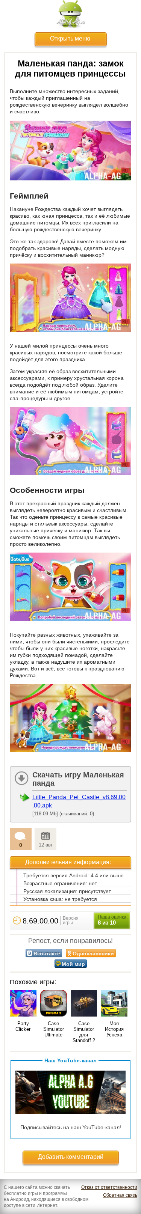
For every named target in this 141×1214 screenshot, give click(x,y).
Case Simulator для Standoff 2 (84, 1032)
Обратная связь (120, 1195)
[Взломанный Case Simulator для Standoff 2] (84, 1004)
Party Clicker (22, 1026)
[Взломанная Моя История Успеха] (114, 1004)
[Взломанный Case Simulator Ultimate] (53, 1004)
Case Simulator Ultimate (53, 1029)
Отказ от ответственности (109, 1187)
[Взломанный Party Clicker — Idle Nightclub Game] (23, 1004)
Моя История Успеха (114, 1029)
